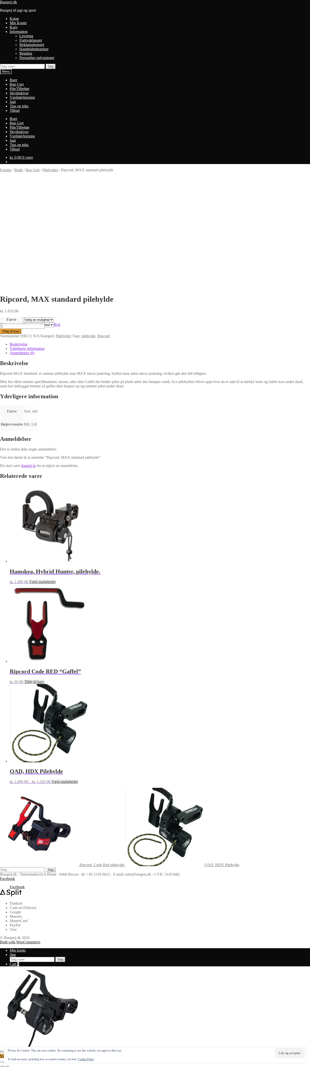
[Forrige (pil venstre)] (2, 1066)
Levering (26, 36)
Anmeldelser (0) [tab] (22, 353)
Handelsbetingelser (33, 49)
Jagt (13, 102)
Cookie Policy (86, 1059)
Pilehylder (50, 170)
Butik (18, 170)
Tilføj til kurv (10, 331)
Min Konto (18, 23)
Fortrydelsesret (30, 40)
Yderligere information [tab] (27, 348)
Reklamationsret (31, 45)
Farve (11, 319)
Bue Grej (17, 84)
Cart (14, 964)
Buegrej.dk (8, 2)
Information (19, 32)
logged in (28, 466)
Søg (51, 66)
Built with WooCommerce (20, 942)
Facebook (7, 879)
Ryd (57, 325)
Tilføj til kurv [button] (34, 682)
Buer (13, 80)
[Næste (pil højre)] (7, 1066)
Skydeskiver (19, 93)
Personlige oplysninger (36, 58)
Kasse (14, 18)
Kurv (14, 27)
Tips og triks (19, 106)
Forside (5, 170)
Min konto (18, 950)
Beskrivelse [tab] (18, 344)
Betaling (25, 53)
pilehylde (88, 336)
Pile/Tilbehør (19, 89)
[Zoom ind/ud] (2, 1061)
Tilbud (15, 110)
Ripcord (103, 336)
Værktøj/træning (22, 97)
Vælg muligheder (42, 582)
